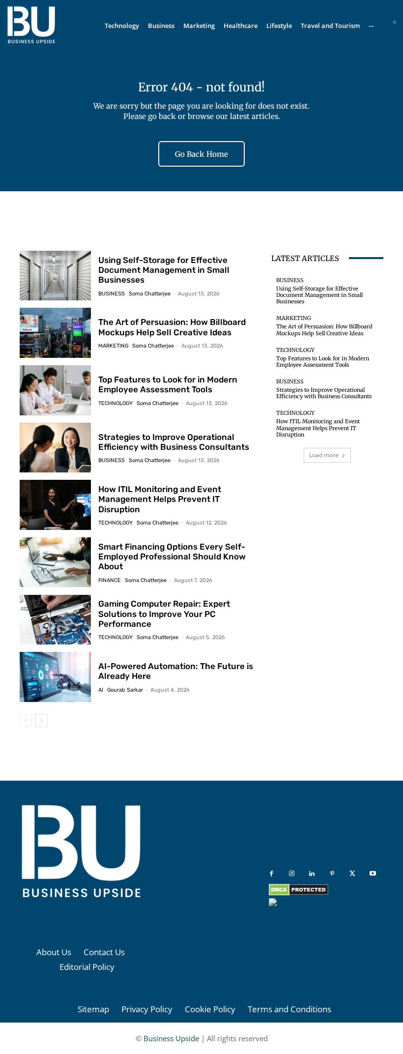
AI (100, 690)
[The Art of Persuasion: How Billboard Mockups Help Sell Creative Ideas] (55, 333)
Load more (324, 455)
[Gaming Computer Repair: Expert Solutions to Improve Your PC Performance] (55, 620)
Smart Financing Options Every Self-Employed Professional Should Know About (172, 557)
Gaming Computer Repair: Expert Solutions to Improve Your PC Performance (164, 614)
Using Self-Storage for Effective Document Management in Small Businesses (164, 270)
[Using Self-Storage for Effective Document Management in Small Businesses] (55, 276)
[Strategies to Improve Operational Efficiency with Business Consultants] (55, 448)
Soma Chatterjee (150, 294)
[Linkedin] (311, 873)
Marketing (113, 346)
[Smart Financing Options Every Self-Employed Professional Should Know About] (55, 562)
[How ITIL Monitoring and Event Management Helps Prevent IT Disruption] (55, 505)
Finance (109, 580)
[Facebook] (271, 873)
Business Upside (171, 1038)
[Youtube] (372, 873)
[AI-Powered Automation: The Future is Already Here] (55, 677)
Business (111, 293)
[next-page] (41, 720)
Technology (115, 403)
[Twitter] (352, 873)
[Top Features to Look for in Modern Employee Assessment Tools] (55, 390)
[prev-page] (26, 720)
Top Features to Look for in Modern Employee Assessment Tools (167, 384)
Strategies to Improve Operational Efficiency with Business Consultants (173, 442)
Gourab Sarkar (125, 690)
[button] (394, 22)
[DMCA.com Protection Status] (298, 893)
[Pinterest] (332, 873)
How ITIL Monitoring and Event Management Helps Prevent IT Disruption (159, 499)
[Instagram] (291, 873)
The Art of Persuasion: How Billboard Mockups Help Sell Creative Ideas (172, 327)
